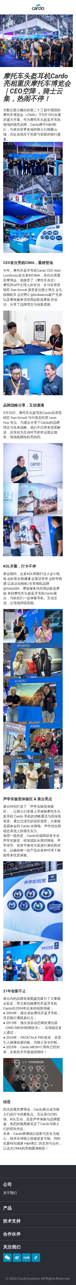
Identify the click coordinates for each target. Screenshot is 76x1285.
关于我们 (10, 1193)
